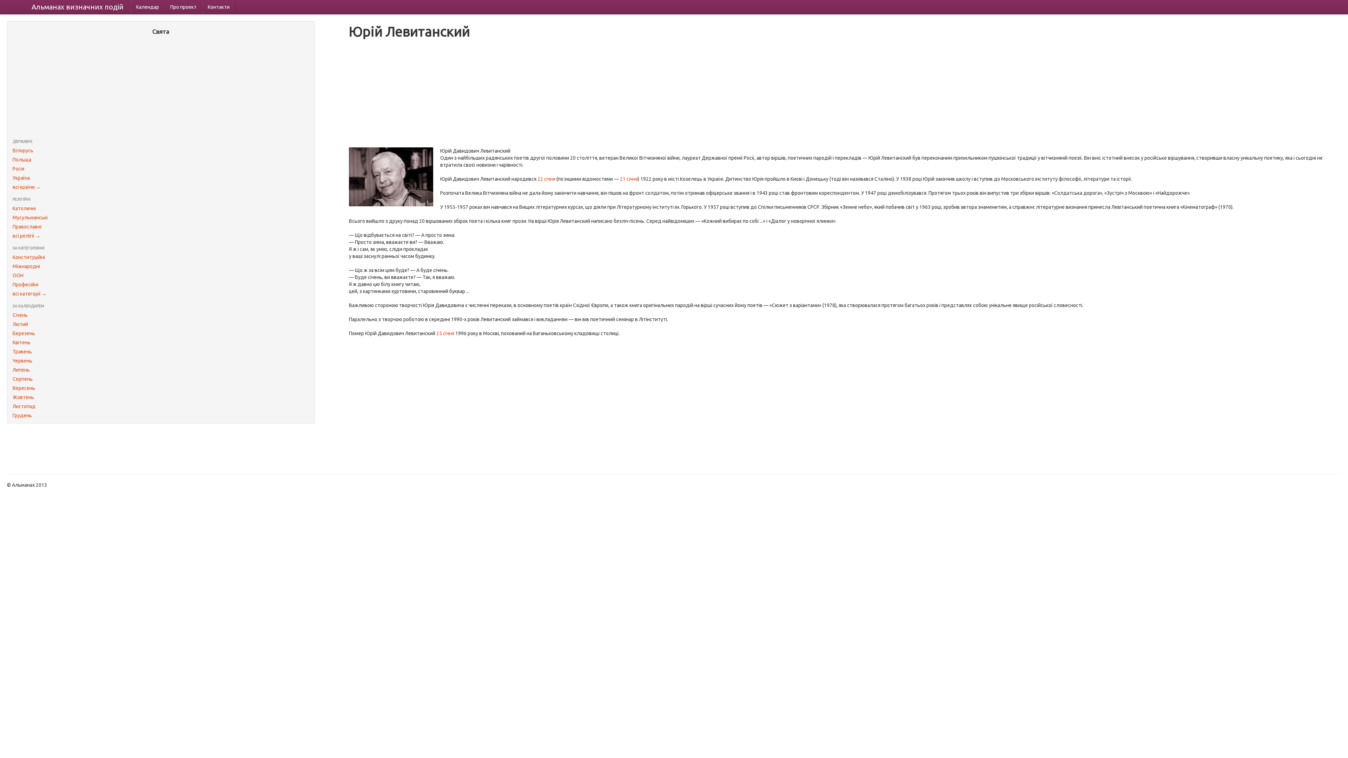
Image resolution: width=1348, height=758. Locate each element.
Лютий (20, 324)
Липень (21, 370)
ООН (18, 275)
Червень (22, 361)
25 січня (445, 333)
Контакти (219, 7)
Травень (22, 351)
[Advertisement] (161, 88)
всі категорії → (30, 294)
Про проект (183, 7)
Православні (27, 227)
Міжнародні (26, 266)
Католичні (24, 208)
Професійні (25, 284)
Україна (21, 178)
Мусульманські (30, 217)
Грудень (22, 415)
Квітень (22, 342)
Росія (18, 169)
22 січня (546, 179)
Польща (22, 159)
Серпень (23, 379)
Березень (24, 333)
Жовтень (23, 397)
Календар (147, 7)
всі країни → (27, 187)
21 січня (629, 179)
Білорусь (23, 150)
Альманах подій (78, 7)
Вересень (24, 388)
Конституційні (29, 257)
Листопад (24, 406)
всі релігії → (26, 236)
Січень (20, 315)
